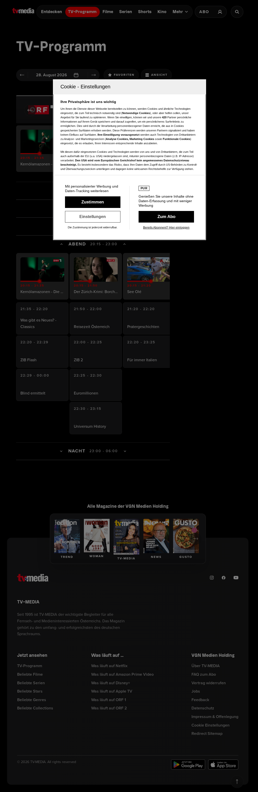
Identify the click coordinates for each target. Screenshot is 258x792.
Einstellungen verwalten (92, 217)
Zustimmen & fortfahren (92, 202)
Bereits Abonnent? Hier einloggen (166, 227)
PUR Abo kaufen (166, 217)
